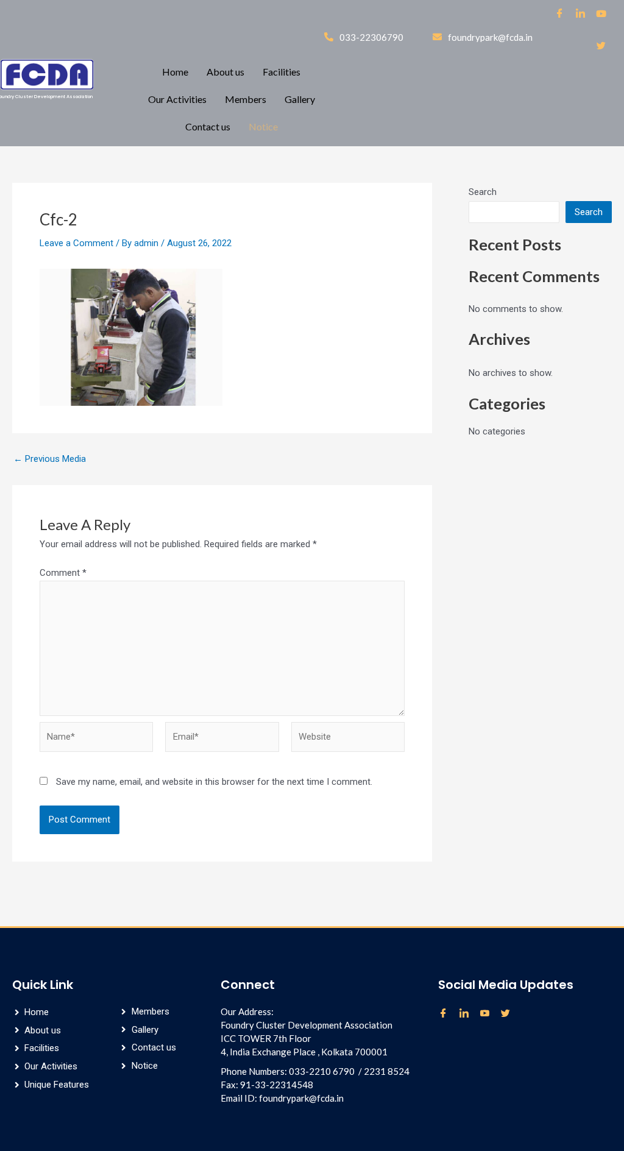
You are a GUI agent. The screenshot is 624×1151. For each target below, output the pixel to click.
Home (175, 71)
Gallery (300, 99)
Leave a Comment (76, 243)
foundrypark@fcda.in (301, 1098)
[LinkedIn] (581, 17)
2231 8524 (387, 1071)
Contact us (207, 126)
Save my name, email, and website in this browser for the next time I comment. (214, 781)
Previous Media (49, 459)
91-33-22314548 (276, 1084)
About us (225, 71)
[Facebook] (560, 17)
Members (245, 99)
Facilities (281, 71)
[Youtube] (489, 1014)
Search (483, 191)
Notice (263, 126)
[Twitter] (601, 49)
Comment (63, 572)
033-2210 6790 (322, 1071)
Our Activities (177, 99)
